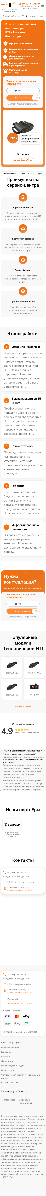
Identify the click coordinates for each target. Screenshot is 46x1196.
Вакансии (6, 1056)
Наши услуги (7, 1070)
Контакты (6, 1052)
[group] (11, 828)
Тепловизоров (8, 1099)
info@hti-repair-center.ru (19, 984)
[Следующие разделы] (44, 174)
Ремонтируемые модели (13, 1065)
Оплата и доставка (10, 1047)
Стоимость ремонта (11, 1042)
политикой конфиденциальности (28, 104)
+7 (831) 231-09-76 (29, 4)
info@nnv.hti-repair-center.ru (21, 882)
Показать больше (23, 706)
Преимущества (9, 174)
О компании (7, 1061)
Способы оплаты (9, 1082)
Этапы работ (26, 174)
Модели (40, 174)
